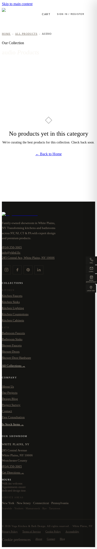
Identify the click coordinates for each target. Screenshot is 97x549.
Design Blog (10, 399)
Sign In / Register (70, 14)
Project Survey (11, 405)
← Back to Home (48, 154)
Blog (62, 539)
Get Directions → (13, 472)
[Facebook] (17, 269)
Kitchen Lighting (13, 308)
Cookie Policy (53, 531)
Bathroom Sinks (12, 339)
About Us (8, 386)
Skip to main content (17, 4)
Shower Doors (11, 351)
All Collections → (13, 365)
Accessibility (72, 531)
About (38, 539)
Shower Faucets (12, 345)
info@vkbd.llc (11, 252)
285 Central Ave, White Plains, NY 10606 (28, 257)
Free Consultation (13, 417)
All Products (26, 34)
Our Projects (9, 392)
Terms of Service (31, 531)
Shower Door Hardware (16, 357)
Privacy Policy (10, 531)
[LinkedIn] (38, 269)
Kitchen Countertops (15, 314)
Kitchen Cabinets (13, 320)
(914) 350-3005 (12, 247)
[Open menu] (91, 14)
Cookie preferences (16, 540)
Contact (7, 411)
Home (6, 34)
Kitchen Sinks (11, 302)
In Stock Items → (13, 424)
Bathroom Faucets (13, 333)
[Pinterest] (28, 269)
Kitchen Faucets (12, 296)
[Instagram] (6, 269)
